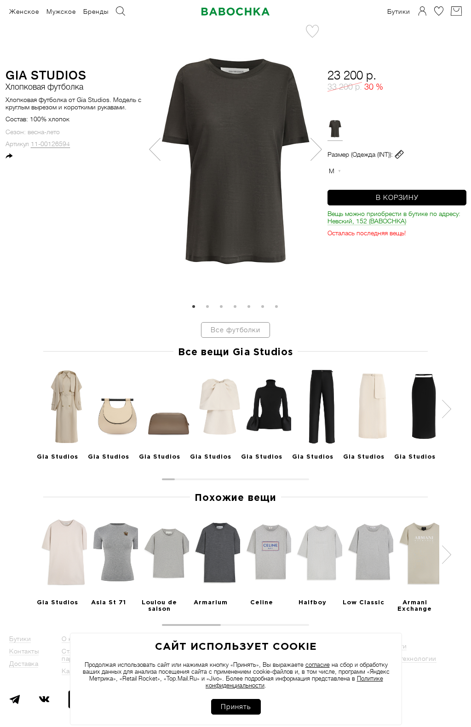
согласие (317, 664)
